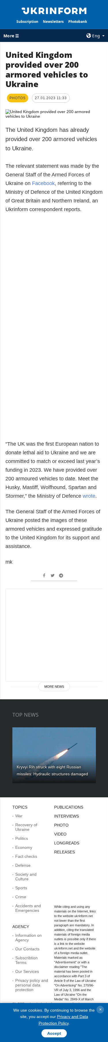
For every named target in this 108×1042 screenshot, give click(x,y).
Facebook (43, 183)
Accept (54, 1033)
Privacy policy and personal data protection (31, 985)
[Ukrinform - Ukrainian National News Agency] (54, 10)
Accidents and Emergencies (28, 908)
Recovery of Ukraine (26, 827)
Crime (20, 897)
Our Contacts (27, 949)
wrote (89, 496)
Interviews (66, 816)
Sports (21, 888)
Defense (23, 865)
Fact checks (26, 856)
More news (54, 686)
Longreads (66, 843)
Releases (64, 852)
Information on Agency (28, 937)
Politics (21, 838)
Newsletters (53, 21)
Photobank (77, 21)
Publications (68, 807)
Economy (23, 847)
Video (60, 834)
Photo (61, 825)
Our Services (27, 971)
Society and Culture (26, 876)
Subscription (27, 21)
